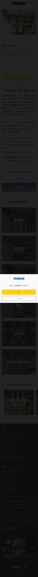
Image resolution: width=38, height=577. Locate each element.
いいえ (19, 298)
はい (19, 292)
